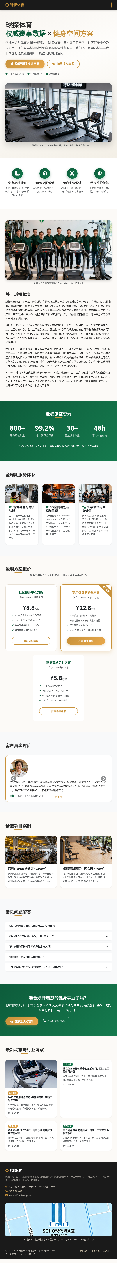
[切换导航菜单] (107, 5)
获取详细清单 (31, 640)
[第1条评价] (56, 796)
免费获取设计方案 (27, 64)
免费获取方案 (24, 1021)
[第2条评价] (58, 796)
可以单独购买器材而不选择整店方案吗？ (30, 946)
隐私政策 (84, 1251)
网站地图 (107, 1251)
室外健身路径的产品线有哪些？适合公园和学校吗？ (37, 967)
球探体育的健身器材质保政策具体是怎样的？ (33, 926)
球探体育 (17, 5)
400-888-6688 (57, 1021)
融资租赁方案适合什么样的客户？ (27, 957)
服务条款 (95, 1251)
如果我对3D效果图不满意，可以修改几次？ (32, 936)
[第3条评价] (61, 796)
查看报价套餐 (65, 64)
